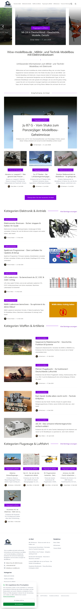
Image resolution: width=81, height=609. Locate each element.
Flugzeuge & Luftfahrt (47, 3)
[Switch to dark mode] (75, 3)
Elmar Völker (56, 542)
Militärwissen (56, 3)
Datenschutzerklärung (9, 596)
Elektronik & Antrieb (26, 3)
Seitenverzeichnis (65, 595)
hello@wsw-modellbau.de (13, 568)
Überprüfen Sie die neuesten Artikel (40, 197)
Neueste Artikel (17, 3)
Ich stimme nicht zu (19, 600)
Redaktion (56, 539)
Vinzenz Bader (57, 548)
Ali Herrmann (56, 545)
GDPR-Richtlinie (43, 595)
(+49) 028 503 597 (10, 565)
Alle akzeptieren (19, 604)
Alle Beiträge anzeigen (68, 211)
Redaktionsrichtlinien (54, 595)
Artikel (31, 539)
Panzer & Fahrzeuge (65, 3)
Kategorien (8, 572)
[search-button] (71, 4)
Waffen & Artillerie (36, 3)
